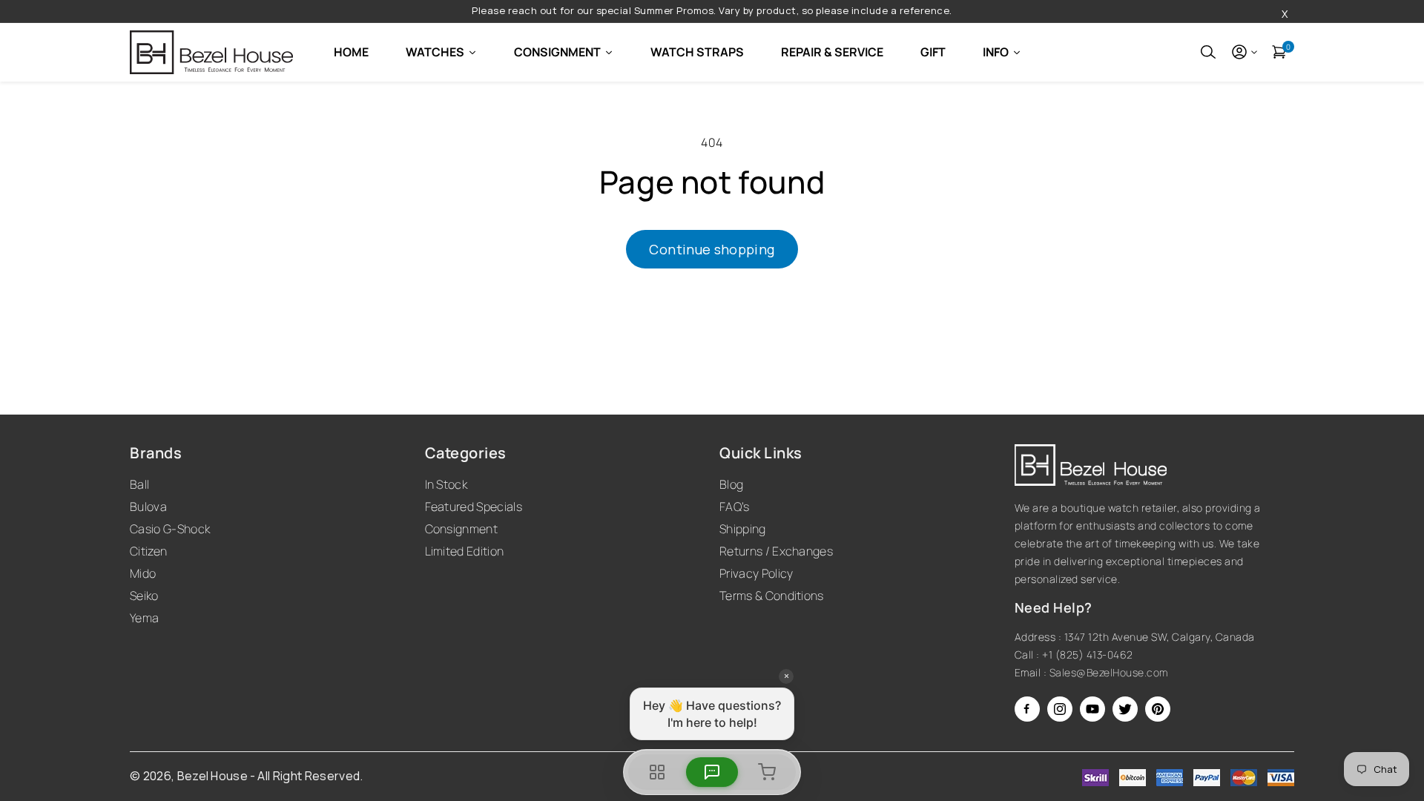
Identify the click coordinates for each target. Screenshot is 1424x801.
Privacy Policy (756, 573)
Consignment (461, 529)
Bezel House (212, 776)
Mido (143, 573)
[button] (1208, 52)
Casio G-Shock (170, 529)
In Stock (446, 484)
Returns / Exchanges (776, 551)
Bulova (148, 506)
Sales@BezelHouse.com (1108, 672)
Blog (731, 484)
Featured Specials (473, 506)
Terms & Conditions (771, 595)
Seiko (144, 595)
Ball (139, 484)
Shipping (742, 529)
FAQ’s (734, 506)
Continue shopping (711, 249)
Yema (144, 618)
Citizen (148, 551)
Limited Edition (464, 551)
